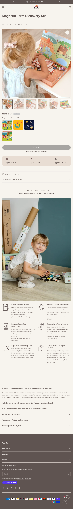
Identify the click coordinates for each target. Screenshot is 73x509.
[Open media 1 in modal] (67, 32)
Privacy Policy (28, 478)
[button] (3, 7)
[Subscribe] (68, 474)
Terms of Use (20, 478)
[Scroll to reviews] (36, 20)
